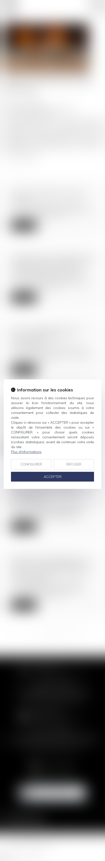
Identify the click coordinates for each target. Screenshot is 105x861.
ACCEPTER (53, 476)
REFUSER (73, 464)
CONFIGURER (31, 464)
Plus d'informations (26, 452)
